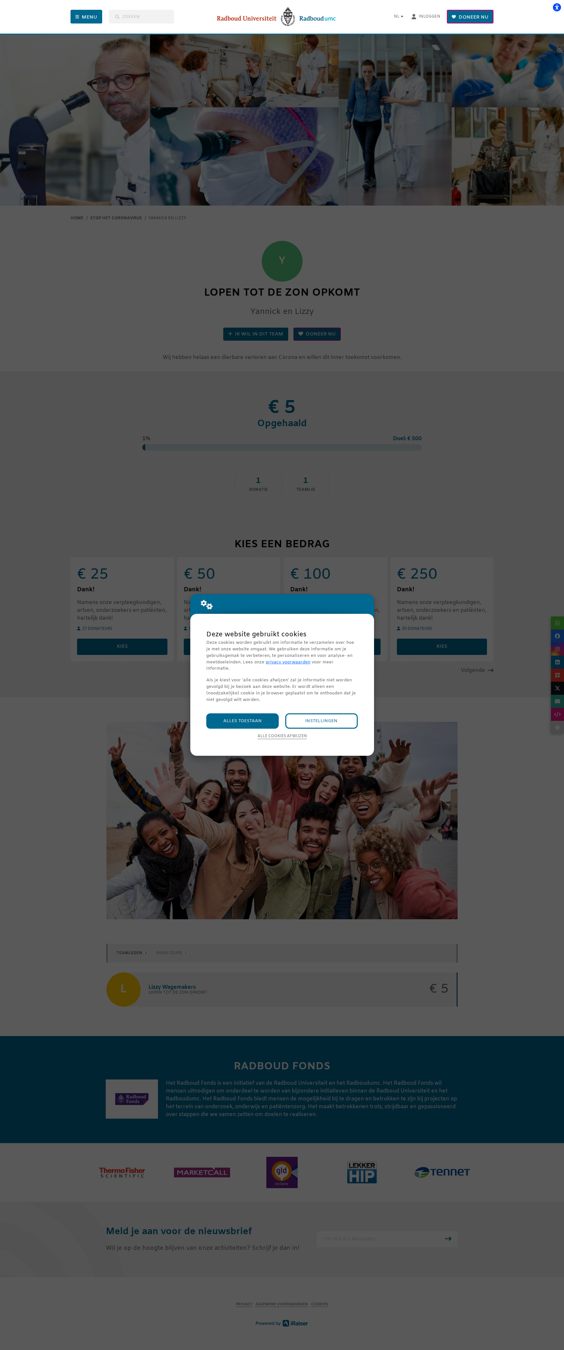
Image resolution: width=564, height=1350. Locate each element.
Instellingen (321, 721)
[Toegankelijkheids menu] (557, 7)
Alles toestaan (242, 721)
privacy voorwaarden (288, 662)
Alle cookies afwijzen (282, 736)
